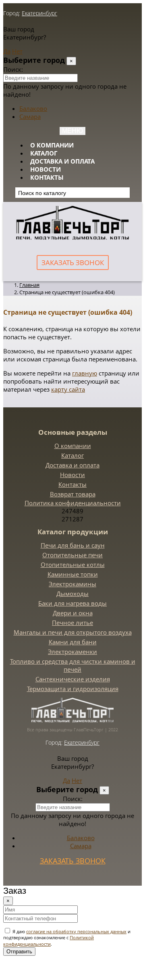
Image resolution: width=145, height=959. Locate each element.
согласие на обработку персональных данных (76, 931)
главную (84, 373)
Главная (29, 285)
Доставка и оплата (62, 161)
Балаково (33, 108)
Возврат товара (72, 494)
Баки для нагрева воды (72, 603)
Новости (45, 169)
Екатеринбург (39, 13)
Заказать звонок (72, 262)
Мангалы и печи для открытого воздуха (73, 632)
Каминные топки (73, 574)
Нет (17, 51)
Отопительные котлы (73, 564)
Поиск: (13, 69)
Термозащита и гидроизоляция (72, 689)
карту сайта (68, 389)
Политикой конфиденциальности (48, 940)
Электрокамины (72, 584)
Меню (72, 130)
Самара (30, 116)
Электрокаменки (72, 652)
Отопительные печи (72, 555)
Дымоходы (72, 594)
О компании (52, 145)
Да (6, 51)
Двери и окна (73, 613)
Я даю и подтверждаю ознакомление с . (66, 937)
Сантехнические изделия (72, 679)
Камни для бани (73, 642)
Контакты (47, 177)
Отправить (19, 952)
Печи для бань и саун (73, 545)
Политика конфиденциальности (73, 503)
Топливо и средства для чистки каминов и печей (72, 665)
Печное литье (72, 623)
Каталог (43, 153)
